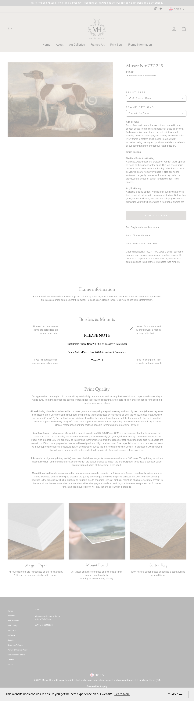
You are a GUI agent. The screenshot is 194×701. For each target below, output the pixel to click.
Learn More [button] (122, 694)
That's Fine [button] (175, 694)
